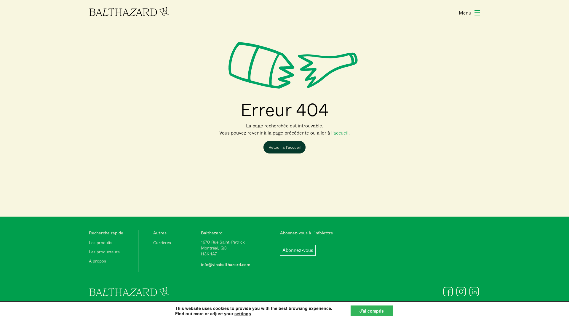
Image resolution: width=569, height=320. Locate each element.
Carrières (162, 243)
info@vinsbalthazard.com (225, 265)
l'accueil (340, 132)
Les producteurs (104, 252)
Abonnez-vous (297, 250)
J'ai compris (371, 311)
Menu (465, 12)
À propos (97, 261)
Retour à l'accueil (284, 147)
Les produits (100, 243)
